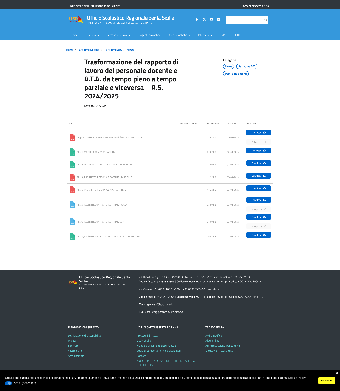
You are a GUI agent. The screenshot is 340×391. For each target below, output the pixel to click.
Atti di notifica (213, 335)
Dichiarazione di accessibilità (84, 335)
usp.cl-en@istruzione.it (159, 304)
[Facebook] (197, 20)
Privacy (72, 340)
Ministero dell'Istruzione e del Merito (95, 5)
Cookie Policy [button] (297, 377)
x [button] (337, 372)
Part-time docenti (89, 50)
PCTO (237, 35)
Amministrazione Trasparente (222, 345)
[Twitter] (204, 20)
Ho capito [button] (327, 380)
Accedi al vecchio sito (256, 6)
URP (222, 35)
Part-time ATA (113, 50)
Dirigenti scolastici (149, 35)
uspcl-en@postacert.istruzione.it (164, 312)
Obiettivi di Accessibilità (219, 350)
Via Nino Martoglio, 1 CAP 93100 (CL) (161, 277)
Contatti (141, 356)
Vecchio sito (75, 350)
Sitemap (73, 345)
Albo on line (212, 340)
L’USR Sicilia (144, 340)
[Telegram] (218, 20)
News (130, 50)
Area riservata (76, 356)
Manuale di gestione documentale (157, 345)
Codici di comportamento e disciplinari (159, 350)
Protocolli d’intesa (147, 335)
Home (74, 35)
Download (257, 132)
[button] (8, 383)
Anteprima (257, 142)
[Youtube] (211, 20)
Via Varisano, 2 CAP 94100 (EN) (157, 289)
